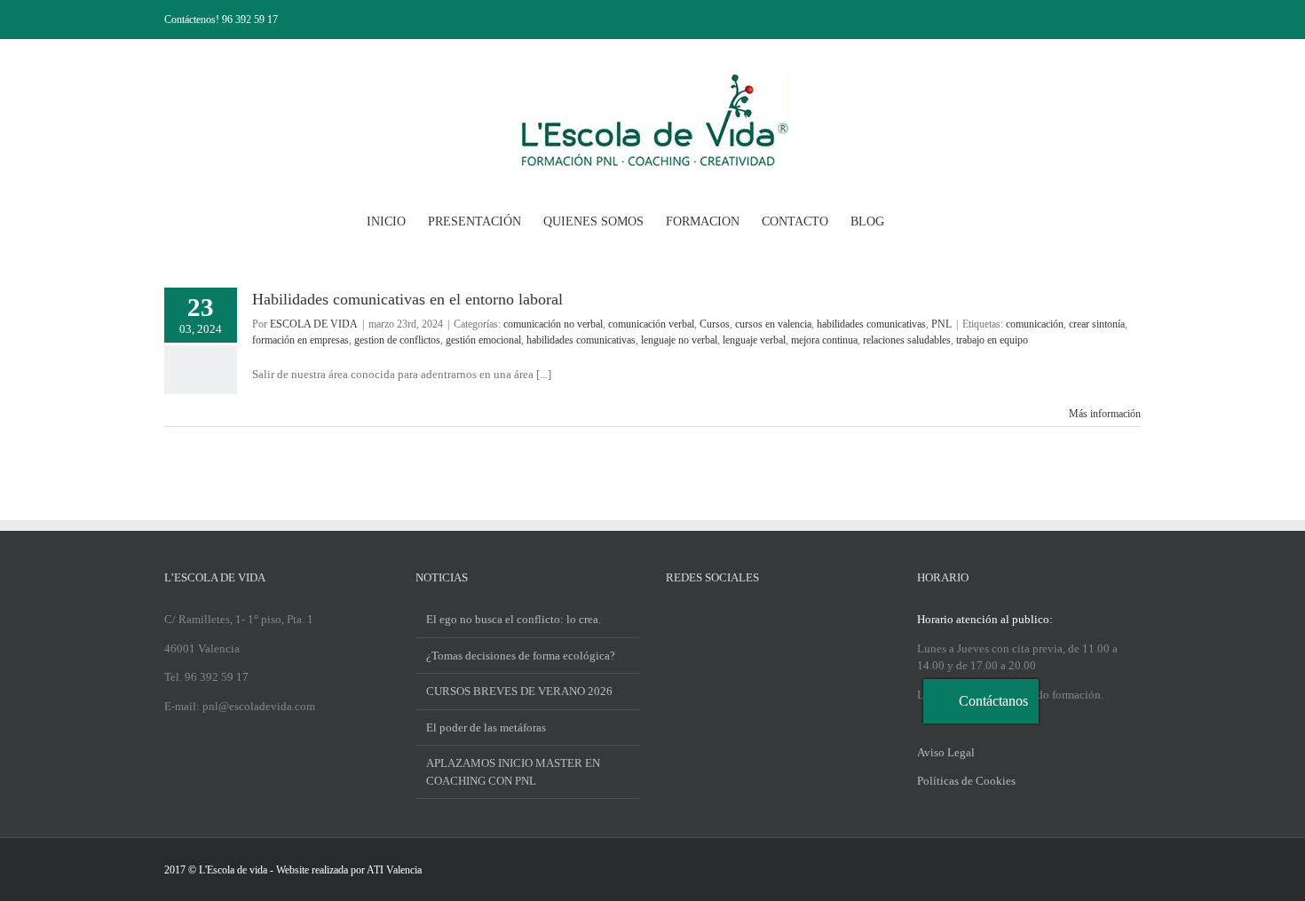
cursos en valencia (773, 324)
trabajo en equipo (992, 340)
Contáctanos (993, 700)
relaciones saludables (907, 340)
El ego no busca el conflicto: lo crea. (513, 619)
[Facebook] (671, 619)
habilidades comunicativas (871, 324)
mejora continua (824, 340)
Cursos (715, 324)
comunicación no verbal (553, 324)
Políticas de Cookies (966, 780)
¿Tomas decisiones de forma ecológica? (520, 655)
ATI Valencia (394, 870)
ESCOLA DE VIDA (314, 324)
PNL (941, 324)
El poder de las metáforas (486, 727)
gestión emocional (483, 340)
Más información (1105, 413)
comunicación (1035, 324)
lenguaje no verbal (679, 340)
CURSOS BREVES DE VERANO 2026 (519, 691)
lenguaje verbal (754, 340)
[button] (911, 220)
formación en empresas (300, 340)
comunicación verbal (651, 324)
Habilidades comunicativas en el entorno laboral (407, 299)
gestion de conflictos (397, 340)
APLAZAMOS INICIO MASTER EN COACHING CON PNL (513, 771)
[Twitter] (694, 619)
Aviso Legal (946, 752)
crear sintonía (1097, 324)
